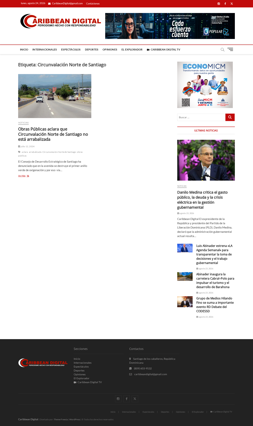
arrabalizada (35, 152)
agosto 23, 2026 (186, 213)
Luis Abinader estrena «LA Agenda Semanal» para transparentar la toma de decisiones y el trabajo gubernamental (214, 254)
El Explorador (132, 49)
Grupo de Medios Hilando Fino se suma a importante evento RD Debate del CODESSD (215, 304)
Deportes (92, 49)
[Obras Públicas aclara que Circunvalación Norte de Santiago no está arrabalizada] (54, 96)
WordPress (74, 419)
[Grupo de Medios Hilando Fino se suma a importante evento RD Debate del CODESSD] (185, 301)
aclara (25, 152)
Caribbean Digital (28, 419)
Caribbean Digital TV (165, 49)
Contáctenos (93, 3)
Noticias (23, 122)
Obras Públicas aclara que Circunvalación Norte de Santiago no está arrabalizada (53, 134)
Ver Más (28, 176)
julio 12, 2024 (27, 146)
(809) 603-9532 (142, 368)
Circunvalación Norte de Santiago (59, 152)
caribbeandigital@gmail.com (150, 374)
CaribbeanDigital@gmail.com (67, 3)
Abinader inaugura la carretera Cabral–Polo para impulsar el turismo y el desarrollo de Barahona (215, 280)
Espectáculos (71, 49)
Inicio (24, 49)
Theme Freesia (61, 419)
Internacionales (44, 49)
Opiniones (110, 49)
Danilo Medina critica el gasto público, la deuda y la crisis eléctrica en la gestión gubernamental (202, 200)
